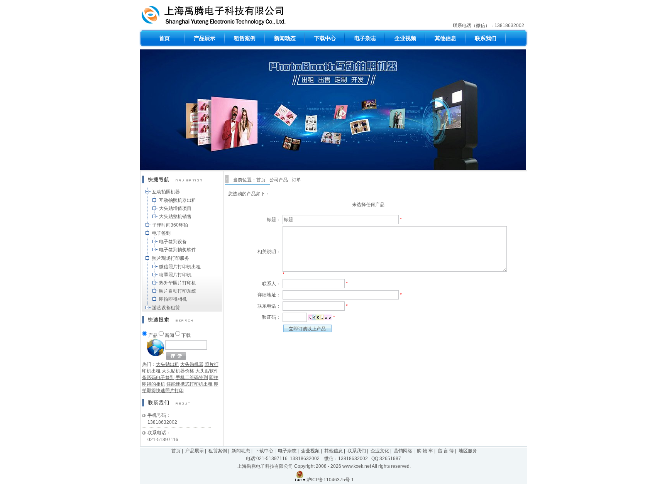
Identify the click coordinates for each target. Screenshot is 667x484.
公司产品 (278, 180)
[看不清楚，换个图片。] (320, 317)
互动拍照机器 (166, 192)
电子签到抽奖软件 (177, 249)
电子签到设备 (173, 241)
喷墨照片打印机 (175, 275)
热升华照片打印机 (177, 283)
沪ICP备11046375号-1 (330, 479)
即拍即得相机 (173, 299)
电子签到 (161, 233)
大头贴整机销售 (175, 216)
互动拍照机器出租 (177, 200)
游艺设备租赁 (166, 307)
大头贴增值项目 (175, 208)
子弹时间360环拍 (170, 225)
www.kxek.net (356, 466)
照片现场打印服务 (170, 258)
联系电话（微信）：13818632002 (489, 25)
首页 (261, 180)
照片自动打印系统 (177, 291)
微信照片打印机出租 (180, 266)
